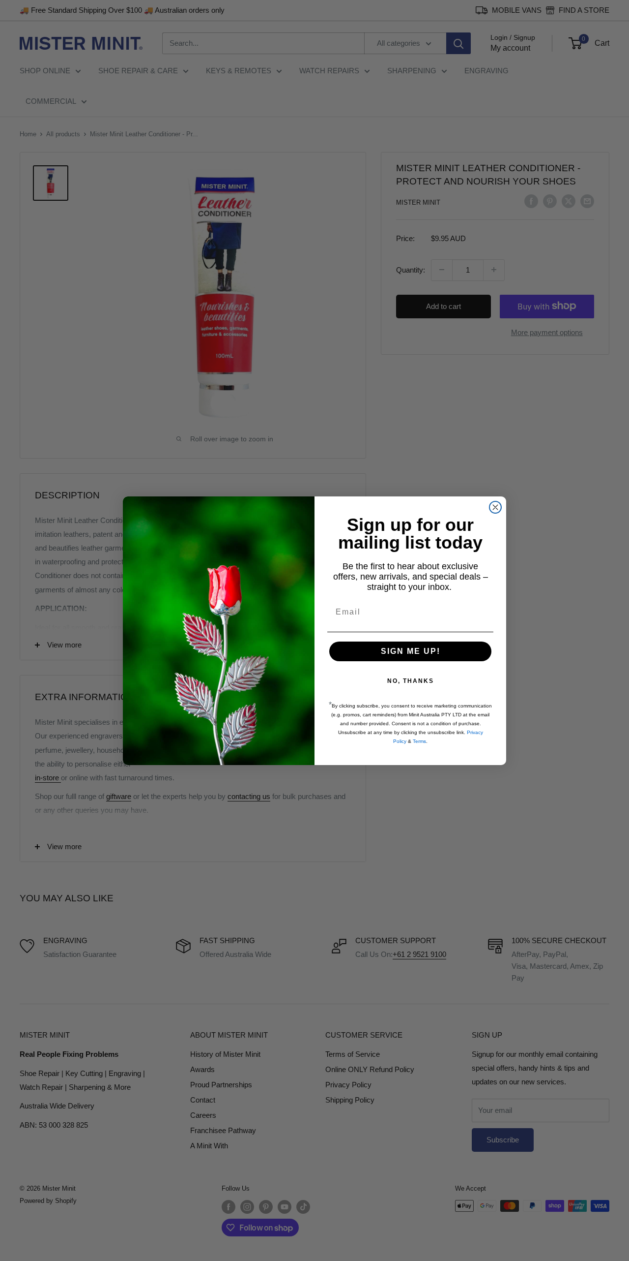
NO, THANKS (410, 680)
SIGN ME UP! (410, 651)
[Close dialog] (495, 507)
